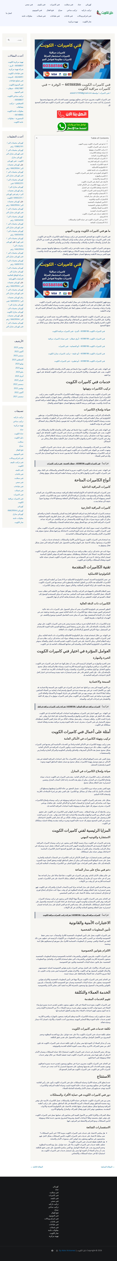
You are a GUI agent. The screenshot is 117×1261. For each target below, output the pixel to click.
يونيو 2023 (19, 368)
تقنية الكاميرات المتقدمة (98, 164)
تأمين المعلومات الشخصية (96, 202)
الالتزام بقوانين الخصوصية (96, 205)
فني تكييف (41, 4)
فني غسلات (41, 16)
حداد (79, 4)
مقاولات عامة (27, 16)
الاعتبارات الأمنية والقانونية (97, 199)
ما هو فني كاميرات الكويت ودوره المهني (91, 144)
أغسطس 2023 (17, 359)
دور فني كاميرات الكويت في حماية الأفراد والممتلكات (86, 220)
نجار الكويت (86, 21)
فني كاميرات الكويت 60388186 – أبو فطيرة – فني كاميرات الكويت (79, 361)
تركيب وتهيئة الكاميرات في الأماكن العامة (91, 185)
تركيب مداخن (72, 10)
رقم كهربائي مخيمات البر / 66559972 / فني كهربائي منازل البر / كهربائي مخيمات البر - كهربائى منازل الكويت (14, 304)
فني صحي (29, 4)
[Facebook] (52, 1251)
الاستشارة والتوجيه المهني (96, 193)
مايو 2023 (19, 372)
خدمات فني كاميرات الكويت (97, 147)
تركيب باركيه (86, 10)
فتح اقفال (50, 10)
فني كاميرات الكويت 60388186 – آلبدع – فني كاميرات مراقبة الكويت (78, 331)
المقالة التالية (37, 1167)
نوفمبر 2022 (18, 388)
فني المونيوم (37, 10)
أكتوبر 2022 (18, 392)
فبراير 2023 (18, 380)
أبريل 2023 (19, 376)
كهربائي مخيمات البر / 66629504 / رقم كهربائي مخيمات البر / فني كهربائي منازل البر (14, 249)
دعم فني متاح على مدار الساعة (94, 196)
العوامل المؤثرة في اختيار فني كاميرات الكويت (90, 173)
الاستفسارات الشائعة (97, 222)
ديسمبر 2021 (18, 396)
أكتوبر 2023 (18, 351)
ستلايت (20, 442)
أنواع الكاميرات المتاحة (98, 155)
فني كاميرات (55, 4)
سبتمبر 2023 (18, 355)
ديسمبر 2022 (18, 384)
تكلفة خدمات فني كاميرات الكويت (93, 214)
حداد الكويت (18, 433)
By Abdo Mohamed (67, 1250)
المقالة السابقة (107, 1167)
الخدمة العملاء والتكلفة (98, 208)
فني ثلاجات (68, 16)
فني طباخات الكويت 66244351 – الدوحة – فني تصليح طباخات (15, 77)
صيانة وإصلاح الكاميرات (97, 153)
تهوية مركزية (73, 21)
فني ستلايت (68, 4)
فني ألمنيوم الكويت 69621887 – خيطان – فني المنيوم (15, 88)
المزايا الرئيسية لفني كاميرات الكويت (94, 190)
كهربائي (88, 4)
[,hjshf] (57, 1251)
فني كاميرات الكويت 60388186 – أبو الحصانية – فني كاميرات (81, 346)
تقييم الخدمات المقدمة (97, 211)
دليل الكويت (18, 437)
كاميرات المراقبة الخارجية (96, 161)
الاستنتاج (103, 217)
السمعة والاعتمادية (99, 179)
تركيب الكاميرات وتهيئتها (97, 150)
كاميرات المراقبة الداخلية (96, 158)
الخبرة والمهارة (100, 176)
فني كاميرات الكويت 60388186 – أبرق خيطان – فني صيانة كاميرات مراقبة (76, 338)
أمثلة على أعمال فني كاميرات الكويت (93, 182)
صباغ (60, 10)
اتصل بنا (9, 13)
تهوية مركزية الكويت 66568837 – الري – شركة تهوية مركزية (15, 65)
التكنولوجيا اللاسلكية (98, 167)
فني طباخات (55, 16)
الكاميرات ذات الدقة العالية (96, 170)
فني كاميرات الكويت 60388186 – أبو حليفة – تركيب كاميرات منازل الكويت (76, 353)
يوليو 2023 (19, 363)
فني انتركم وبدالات (84, 16)
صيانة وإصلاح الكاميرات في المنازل (93, 187)
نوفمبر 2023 (18, 347)
